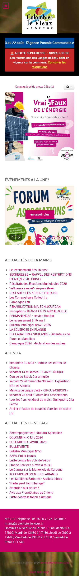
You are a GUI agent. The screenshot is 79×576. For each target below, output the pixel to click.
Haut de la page (39, 572)
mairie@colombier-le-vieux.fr (24, 523)
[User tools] (69, 87)
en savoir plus (39, 214)
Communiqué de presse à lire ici (34, 86)
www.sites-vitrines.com (54, 562)
